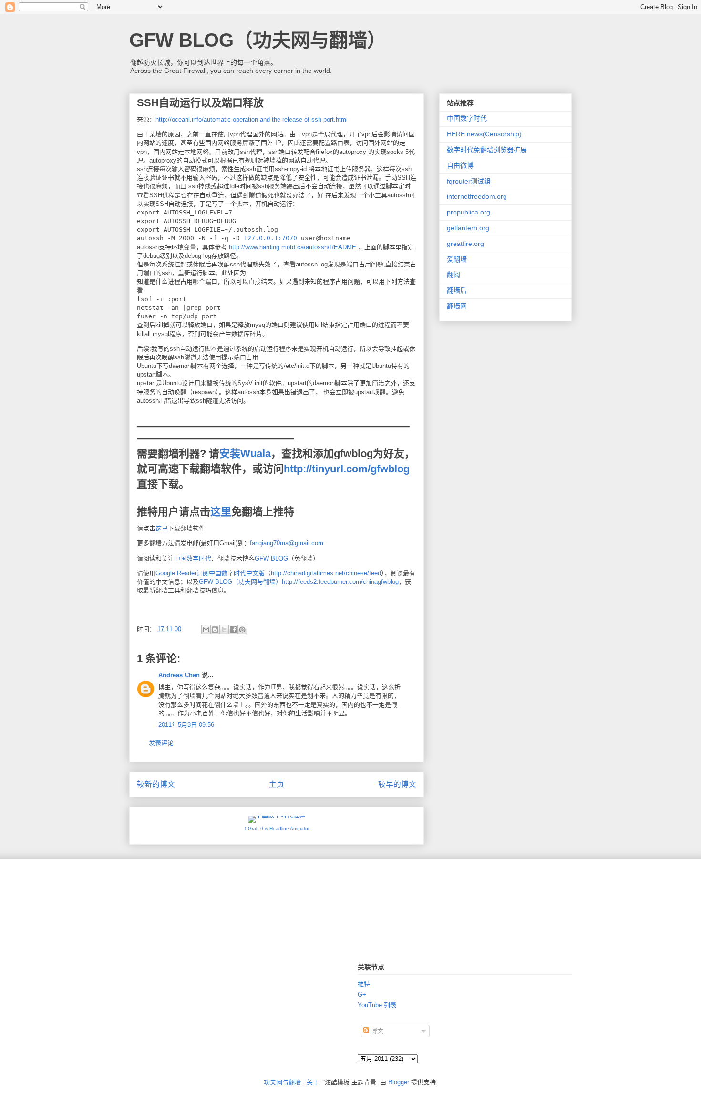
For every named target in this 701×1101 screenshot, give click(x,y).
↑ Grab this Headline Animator (276, 828)
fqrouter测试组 (469, 181)
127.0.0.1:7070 (270, 238)
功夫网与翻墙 (282, 1082)
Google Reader (175, 573)
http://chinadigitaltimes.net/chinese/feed (326, 573)
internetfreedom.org (477, 196)
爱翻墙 (457, 259)
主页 (276, 784)
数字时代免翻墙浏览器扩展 (487, 149)
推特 (364, 984)
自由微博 (460, 165)
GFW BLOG (271, 558)
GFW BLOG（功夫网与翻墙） (257, 40)
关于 (313, 1082)
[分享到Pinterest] (242, 629)
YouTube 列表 (377, 1005)
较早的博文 (397, 784)
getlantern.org (468, 228)
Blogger (398, 1082)
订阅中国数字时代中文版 (230, 573)
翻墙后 (457, 290)
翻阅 (453, 274)
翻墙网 (457, 306)
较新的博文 (156, 784)
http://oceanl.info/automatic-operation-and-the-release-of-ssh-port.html (251, 119)
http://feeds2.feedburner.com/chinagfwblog (340, 581)
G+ (362, 994)
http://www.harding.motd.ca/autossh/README (292, 247)
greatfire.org (465, 243)
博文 (376, 1030)
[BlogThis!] (215, 629)
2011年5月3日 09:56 (186, 724)
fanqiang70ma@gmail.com (286, 543)
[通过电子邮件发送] (206, 629)
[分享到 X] (224, 629)
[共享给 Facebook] (233, 629)
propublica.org (468, 212)
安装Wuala (245, 453)
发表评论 (161, 742)
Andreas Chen (179, 675)
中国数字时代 (192, 558)
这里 (220, 512)
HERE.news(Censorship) (484, 134)
